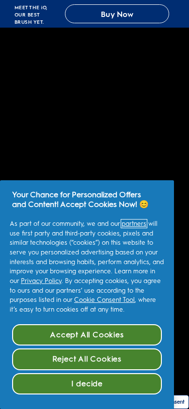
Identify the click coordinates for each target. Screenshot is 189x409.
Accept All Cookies (87, 334)
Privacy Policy (41, 280)
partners (134, 223)
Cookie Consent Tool (104, 299)
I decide (87, 383)
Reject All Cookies (87, 358)
